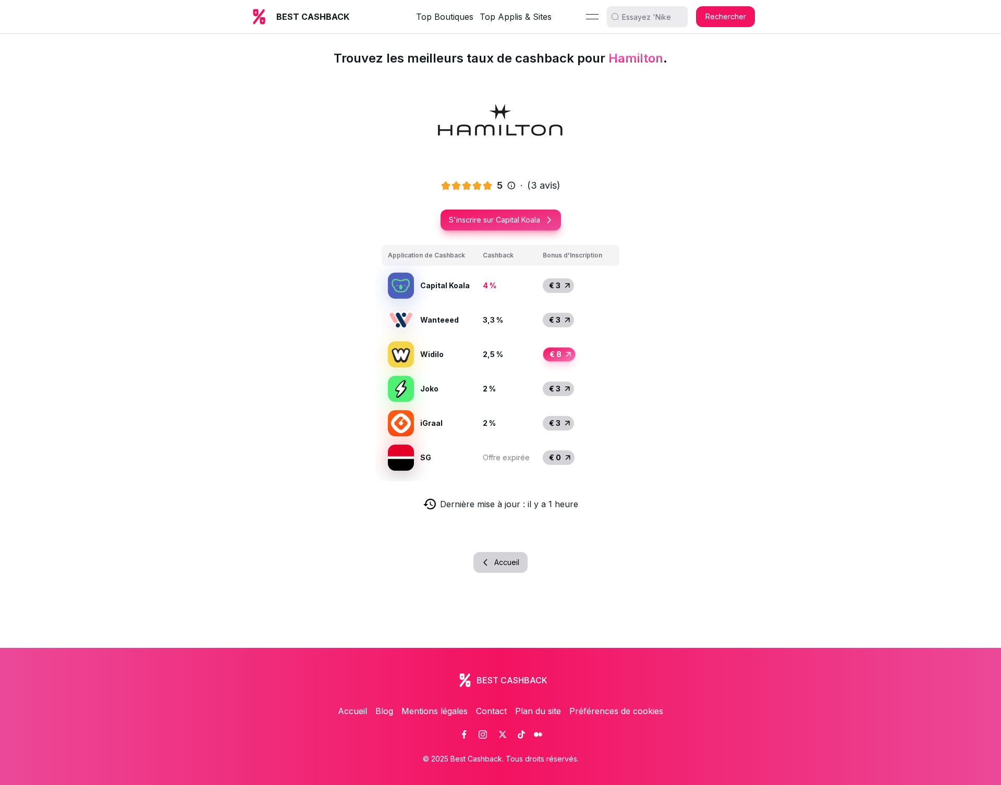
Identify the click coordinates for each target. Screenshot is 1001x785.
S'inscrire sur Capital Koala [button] (494, 219)
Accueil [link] (352, 711)
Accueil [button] (506, 562)
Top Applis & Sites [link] (516, 16)
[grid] (500, 360)
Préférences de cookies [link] (616, 711)
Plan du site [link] (538, 711)
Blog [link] (384, 711)
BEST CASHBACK (312, 16)
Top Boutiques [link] (444, 16)
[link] (464, 734)
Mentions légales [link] (434, 711)
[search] (651, 16)
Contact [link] (491, 711)
